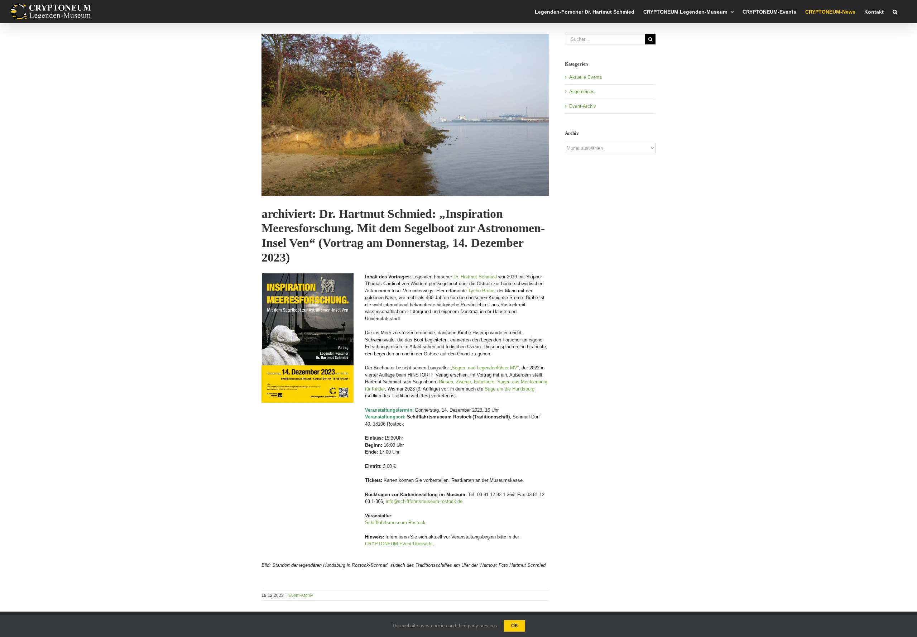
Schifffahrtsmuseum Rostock (395, 522)
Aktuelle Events (585, 77)
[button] (895, 11)
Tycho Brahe (481, 290)
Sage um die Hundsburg (509, 389)
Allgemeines (582, 91)
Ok (514, 625)
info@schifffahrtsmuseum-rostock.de (424, 501)
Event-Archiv (300, 595)
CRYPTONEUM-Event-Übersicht (399, 543)
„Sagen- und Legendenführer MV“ (484, 367)
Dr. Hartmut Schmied (475, 276)
